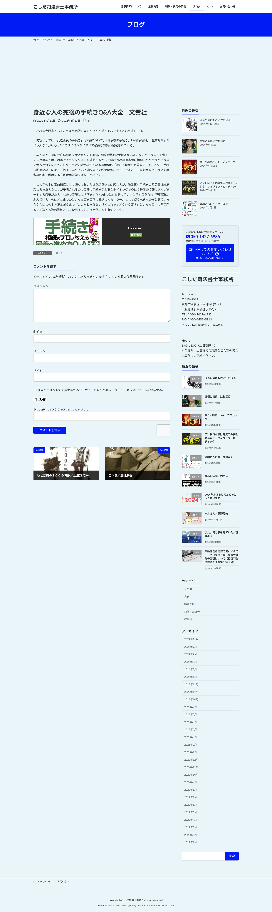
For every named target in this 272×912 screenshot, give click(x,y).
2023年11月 (191, 691)
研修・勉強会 (192, 611)
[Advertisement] (136, 70)
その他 (188, 589)
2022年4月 (190, 819)
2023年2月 (190, 744)
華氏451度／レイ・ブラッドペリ (219, 161)
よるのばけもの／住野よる (215, 120)
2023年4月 (190, 729)
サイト (37, 370)
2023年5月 (190, 721)
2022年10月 (191, 774)
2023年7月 (190, 714)
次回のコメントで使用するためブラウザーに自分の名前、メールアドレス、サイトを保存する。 (101, 390)
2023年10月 (191, 699)
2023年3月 (190, 737)
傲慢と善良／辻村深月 (213, 141)
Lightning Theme (135, 905)
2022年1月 (190, 842)
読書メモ (58, 253)
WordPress (116, 905)
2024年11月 (191, 639)
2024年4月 (190, 654)
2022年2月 (190, 834)
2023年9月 (190, 706)
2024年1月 (190, 676)
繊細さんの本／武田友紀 (214, 203)
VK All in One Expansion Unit (160, 905)
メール (39, 351)
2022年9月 (190, 782)
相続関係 (189, 604)
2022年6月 (190, 804)
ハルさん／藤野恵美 (216, 513)
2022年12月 (191, 759)
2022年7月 (190, 797)
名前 (38, 331)
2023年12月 (191, 684)
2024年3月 (190, 661)
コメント (41, 286)
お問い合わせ (64, 881)
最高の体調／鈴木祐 (216, 475)
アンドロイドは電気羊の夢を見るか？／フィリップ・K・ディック (221, 438)
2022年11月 (191, 767)
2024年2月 (190, 669)
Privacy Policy (43, 881)
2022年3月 (190, 827)
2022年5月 (190, 812)
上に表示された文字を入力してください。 (61, 409)
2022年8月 (190, 789)
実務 (186, 596)
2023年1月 (190, 752)
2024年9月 (190, 646)
